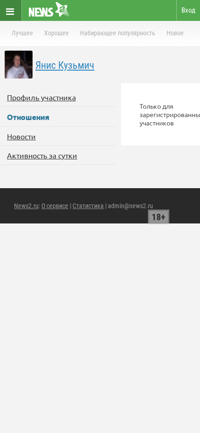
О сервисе (54, 206)
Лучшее (22, 33)
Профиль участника (41, 97)
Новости (21, 136)
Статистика (88, 206)
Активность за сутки (42, 155)
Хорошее (56, 33)
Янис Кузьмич (64, 65)
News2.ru (26, 206)
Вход (188, 10)
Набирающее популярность (117, 33)
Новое (175, 33)
